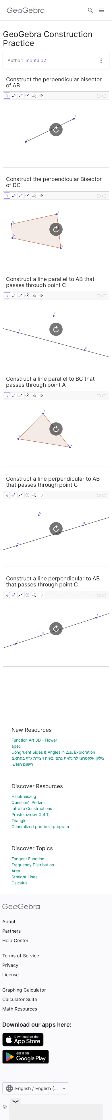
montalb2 (36, 60)
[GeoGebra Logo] (26, 10)
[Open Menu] (101, 10)
